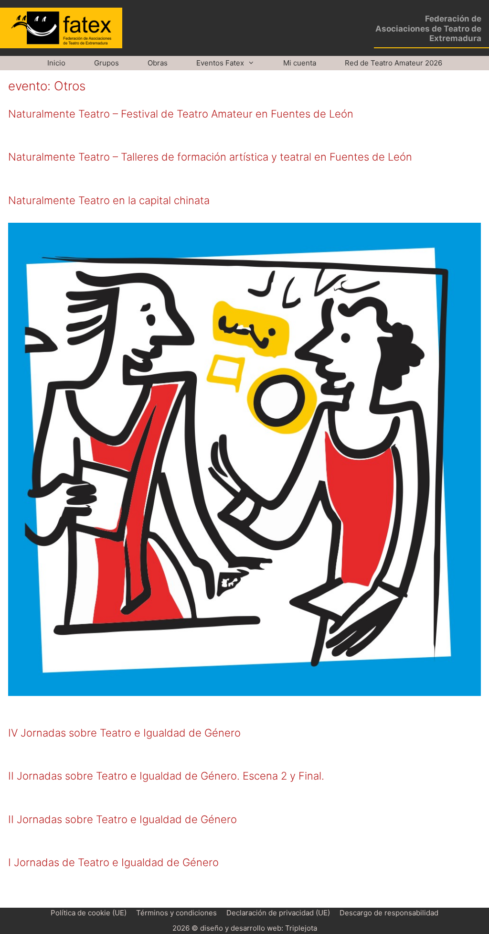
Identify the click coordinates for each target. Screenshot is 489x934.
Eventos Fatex (220, 62)
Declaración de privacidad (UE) (278, 912)
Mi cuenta (299, 62)
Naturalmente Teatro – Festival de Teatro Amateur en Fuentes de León (180, 114)
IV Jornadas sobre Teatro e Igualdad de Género (124, 733)
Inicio (56, 62)
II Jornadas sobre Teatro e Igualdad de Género (122, 819)
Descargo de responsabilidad (389, 912)
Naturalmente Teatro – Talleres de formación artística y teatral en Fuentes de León (210, 157)
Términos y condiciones (176, 912)
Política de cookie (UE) (89, 912)
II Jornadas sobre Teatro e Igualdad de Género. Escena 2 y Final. (166, 776)
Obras (158, 62)
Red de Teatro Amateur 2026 (393, 62)
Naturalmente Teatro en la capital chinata (109, 200)
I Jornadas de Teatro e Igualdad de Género (113, 862)
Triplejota (301, 928)
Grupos (106, 62)
